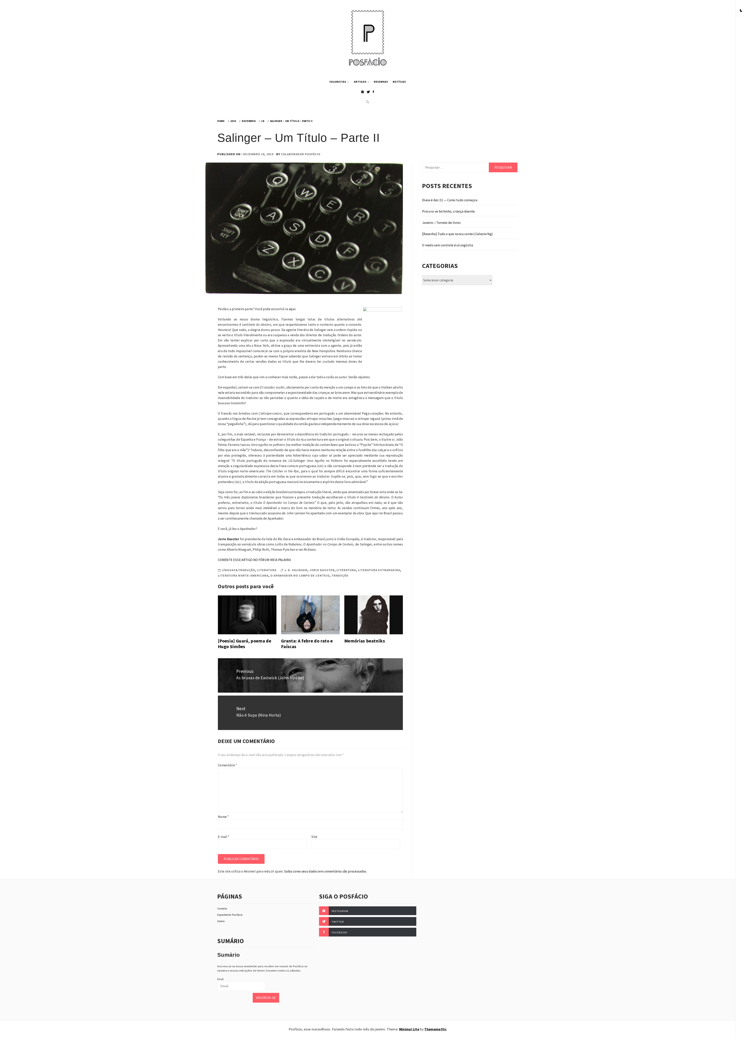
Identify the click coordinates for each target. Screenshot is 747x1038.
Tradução (339, 575)
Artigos (360, 81)
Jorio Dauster (322, 570)
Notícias (399, 81)
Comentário (227, 765)
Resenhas (381, 81)
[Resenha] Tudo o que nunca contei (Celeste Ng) (457, 234)
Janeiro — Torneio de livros (441, 223)
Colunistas (337, 81)
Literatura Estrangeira (379, 570)
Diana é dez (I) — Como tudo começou (450, 200)
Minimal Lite (409, 1029)
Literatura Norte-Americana (243, 575)
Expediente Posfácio (230, 914)
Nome (223, 817)
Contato (222, 908)
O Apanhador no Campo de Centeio (300, 575)
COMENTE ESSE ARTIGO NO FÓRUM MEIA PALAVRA (254, 560)
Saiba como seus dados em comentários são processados (325, 871)
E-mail (223, 837)
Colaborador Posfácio (300, 154)
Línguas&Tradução (238, 570)
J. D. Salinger (295, 570)
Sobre (221, 921)
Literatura (266, 570)
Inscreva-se (266, 998)
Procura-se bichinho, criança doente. (448, 211)
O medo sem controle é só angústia (447, 245)
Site (314, 837)
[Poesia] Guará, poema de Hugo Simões (244, 643)
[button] (741, 11)
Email (220, 979)
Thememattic (435, 1029)
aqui (292, 309)
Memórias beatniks (364, 641)
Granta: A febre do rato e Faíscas (307, 643)
